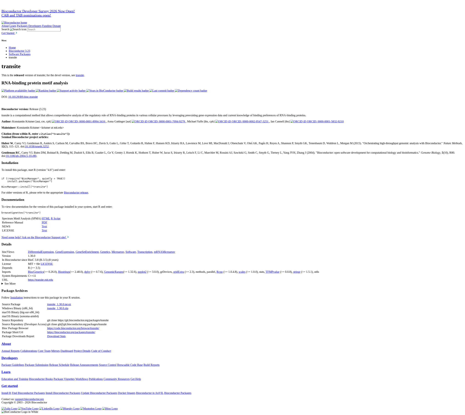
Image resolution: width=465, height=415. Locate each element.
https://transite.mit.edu (40, 279)
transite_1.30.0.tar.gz (59, 304)
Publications (96, 379)
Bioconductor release (76, 192)
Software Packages (20, 54)
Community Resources (117, 379)
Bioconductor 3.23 (19, 50)
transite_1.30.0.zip (57, 308)
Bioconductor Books (41, 379)
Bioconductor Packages (177, 393)
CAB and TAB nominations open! (26, 15)
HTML (46, 218)
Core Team (44, 350)
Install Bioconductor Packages (63, 393)
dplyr (87, 271)
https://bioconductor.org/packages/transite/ (71, 332)
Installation (16, 297)
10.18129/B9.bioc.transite (23, 96)
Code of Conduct (101, 350)
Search (5, 29)
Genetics (105, 251)
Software (131, 251)
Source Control (107, 364)
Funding (47, 25)
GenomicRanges (113, 271)
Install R (6, 393)
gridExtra (178, 271)
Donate (56, 25)
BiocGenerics (36, 271)
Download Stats (56, 336)
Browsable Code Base (130, 364)
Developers (34, 25)
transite (80, 75)
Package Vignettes (64, 379)
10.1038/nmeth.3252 (37, 146)
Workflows (81, 379)
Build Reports (151, 364)
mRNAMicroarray (164, 251)
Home (12, 47)
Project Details (82, 350)
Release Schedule (59, 364)
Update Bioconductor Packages (99, 393)
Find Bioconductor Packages (28, 393)
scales (242, 271)
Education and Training (14, 379)
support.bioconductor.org (29, 399)
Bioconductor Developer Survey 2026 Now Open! (38, 11)
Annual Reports (10, 350)
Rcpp (220, 271)
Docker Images (126, 393)
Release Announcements (84, 364)
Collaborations (28, 350)
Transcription (144, 251)
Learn (12, 25)
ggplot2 (142, 271)
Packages (22, 25)
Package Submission (36, 364)
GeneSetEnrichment (87, 251)
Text (44, 226)
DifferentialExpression (41, 251)
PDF (44, 222)
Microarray (118, 251)
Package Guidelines (12, 364)
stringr (296, 271)
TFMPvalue (272, 271)
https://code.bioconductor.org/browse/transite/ (73, 328)
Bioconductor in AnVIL (149, 393)
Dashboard (66, 350)
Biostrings (64, 271)
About (5, 25)
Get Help (135, 379)
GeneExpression (64, 251)
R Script (55, 218)
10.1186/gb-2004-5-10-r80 (21, 155)
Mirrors (55, 350)
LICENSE (47, 263)
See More (10, 283)
